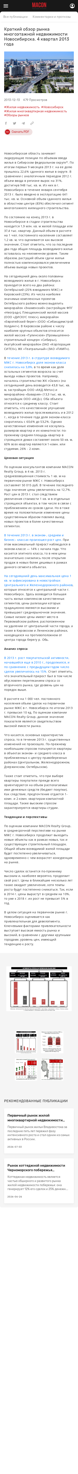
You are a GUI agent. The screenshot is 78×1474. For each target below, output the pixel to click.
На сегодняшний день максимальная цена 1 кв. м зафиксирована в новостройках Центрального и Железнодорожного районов (38, 580)
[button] (5, 123)
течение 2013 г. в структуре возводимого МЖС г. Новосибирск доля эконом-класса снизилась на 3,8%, (37, 362)
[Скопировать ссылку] (32, 123)
